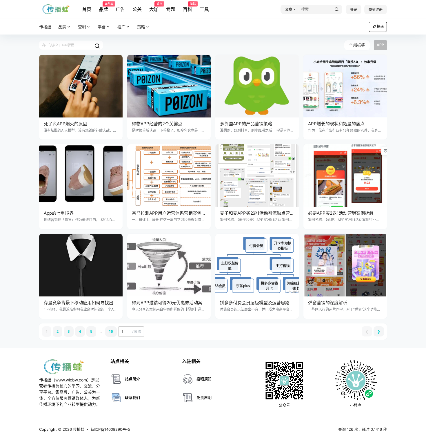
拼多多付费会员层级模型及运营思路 (255, 302)
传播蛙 (78, 429)
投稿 (380, 26)
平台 (102, 26)
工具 (204, 9)
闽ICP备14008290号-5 (110, 429)
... (100, 331)
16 (111, 331)
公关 (137, 9)
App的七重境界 (59, 213)
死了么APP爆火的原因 (65, 123)
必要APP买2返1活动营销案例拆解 (341, 213)
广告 (120, 9)
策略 (141, 26)
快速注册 (376, 10)
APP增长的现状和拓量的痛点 (336, 123)
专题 (170, 9)
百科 (187, 7)
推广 (121, 26)
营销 (82, 26)
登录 (353, 10)
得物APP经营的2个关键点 (157, 123)
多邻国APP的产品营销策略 (246, 123)
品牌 (103, 7)
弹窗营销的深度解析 (327, 302)
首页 (86, 9)
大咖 (154, 7)
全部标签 (357, 45)
